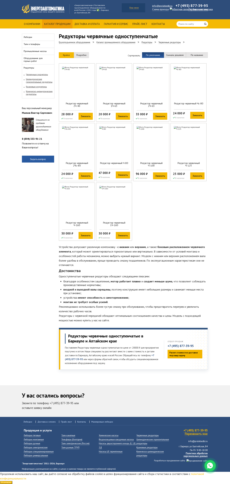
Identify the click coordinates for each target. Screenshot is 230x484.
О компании (32, 24)
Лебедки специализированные (39, 451)
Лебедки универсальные (36, 455)
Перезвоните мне (198, 9)
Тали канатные (68, 435)
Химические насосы (108, 435)
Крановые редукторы (147, 447)
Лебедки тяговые (32, 435)
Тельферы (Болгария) (71, 439)
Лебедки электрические (36, 447)
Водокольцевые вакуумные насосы (116, 439)
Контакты (158, 24)
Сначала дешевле (175, 54)
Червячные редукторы (147, 435)
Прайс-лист (139, 24)
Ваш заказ (134, 7)
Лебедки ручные (32, 443)
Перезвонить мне (196, 434)
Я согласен (6, 482)
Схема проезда (160, 9)
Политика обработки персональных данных (196, 455)
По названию (197, 54)
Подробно (81, 54)
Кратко (66, 54)
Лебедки (27, 421)
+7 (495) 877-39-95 (181, 346)
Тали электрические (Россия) (75, 443)
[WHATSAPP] (210, 465)
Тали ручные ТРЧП (70, 447)
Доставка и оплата (87, 24)
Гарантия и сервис (116, 24)
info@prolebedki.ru (162, 5)
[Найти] (205, 24)
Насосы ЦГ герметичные (111, 451)
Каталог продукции (57, 24)
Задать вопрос (38, 159)
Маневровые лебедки (102, 421)
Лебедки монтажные (34, 439)
